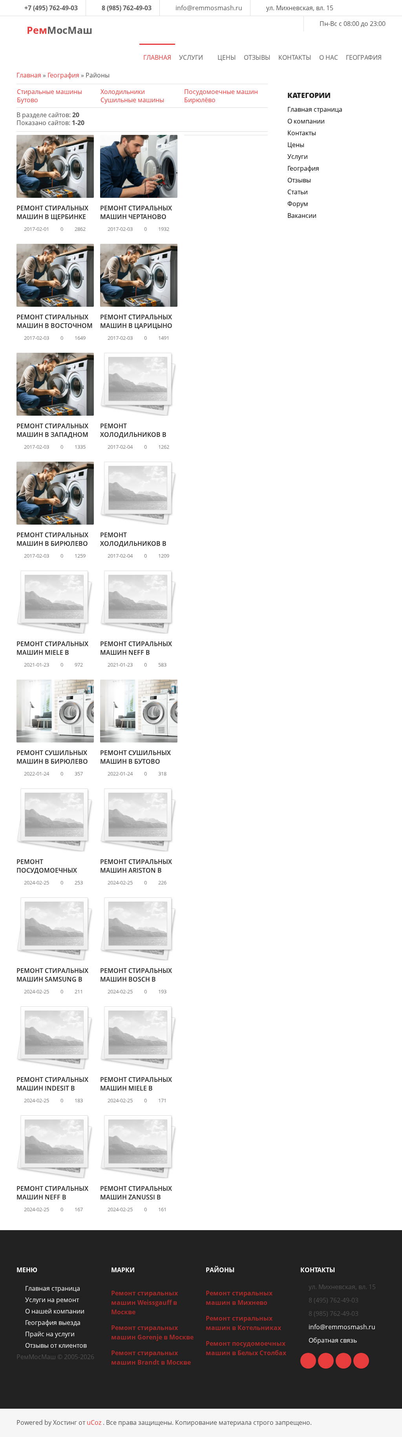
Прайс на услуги (50, 1334)
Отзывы (299, 180)
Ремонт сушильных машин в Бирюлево (52, 757)
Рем (58, 30)
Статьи (297, 192)
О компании (306, 121)
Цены (295, 144)
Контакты (301, 133)
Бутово (27, 100)
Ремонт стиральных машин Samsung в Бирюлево (52, 979)
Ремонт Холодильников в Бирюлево (133, 543)
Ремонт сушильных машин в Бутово (135, 757)
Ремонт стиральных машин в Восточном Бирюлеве (54, 326)
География (63, 75)
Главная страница (314, 109)
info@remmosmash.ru (208, 8)
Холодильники (122, 91)
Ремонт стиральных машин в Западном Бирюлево (52, 435)
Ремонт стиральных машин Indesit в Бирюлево (52, 1088)
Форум (297, 203)
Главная (28, 75)
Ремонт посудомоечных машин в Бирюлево (52, 870)
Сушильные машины (132, 100)
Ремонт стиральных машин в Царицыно (136, 321)
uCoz (94, 1422)
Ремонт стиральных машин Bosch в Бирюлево (136, 979)
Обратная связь (333, 1340)
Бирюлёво (200, 100)
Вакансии (301, 215)
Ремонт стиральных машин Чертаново (136, 212)
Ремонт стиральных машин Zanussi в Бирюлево (136, 1197)
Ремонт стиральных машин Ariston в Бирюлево (136, 870)
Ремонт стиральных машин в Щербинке (52, 212)
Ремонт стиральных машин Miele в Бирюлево (136, 1088)
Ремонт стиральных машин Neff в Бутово (136, 652)
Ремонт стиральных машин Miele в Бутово (52, 652)
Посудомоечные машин (221, 91)
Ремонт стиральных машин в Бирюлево (52, 539)
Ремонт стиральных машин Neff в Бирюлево (52, 1197)
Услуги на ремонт (52, 1299)
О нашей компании (54, 1311)
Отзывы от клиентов (56, 1345)
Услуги (297, 156)
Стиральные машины (49, 91)
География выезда (52, 1322)
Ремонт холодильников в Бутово (133, 435)
